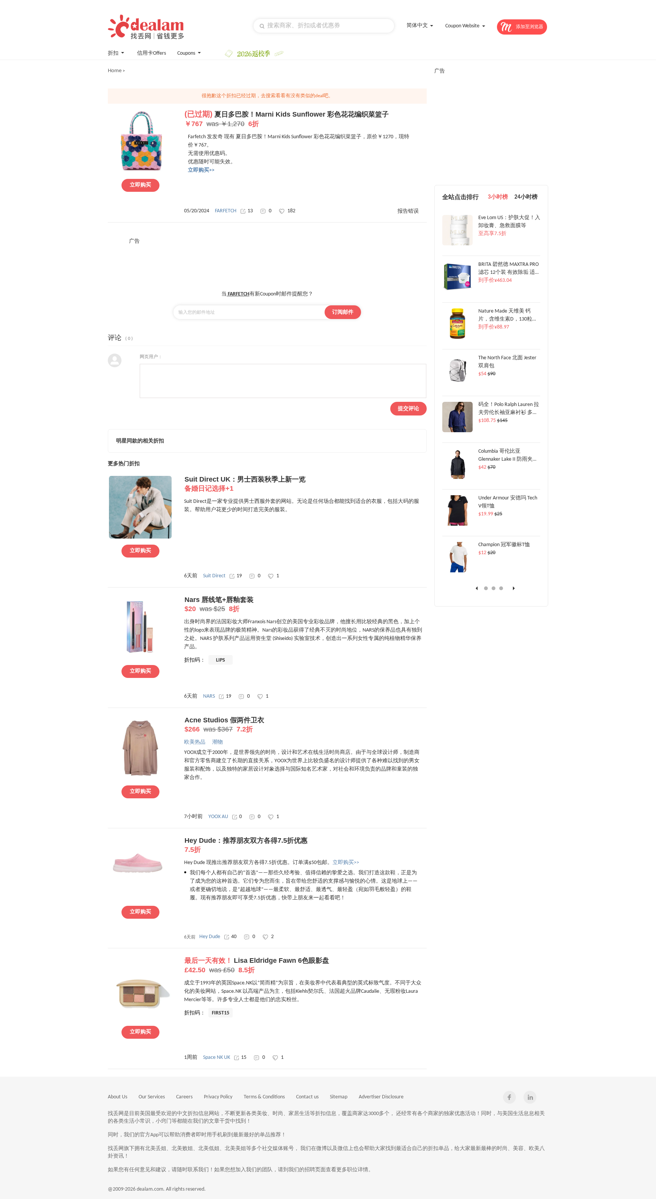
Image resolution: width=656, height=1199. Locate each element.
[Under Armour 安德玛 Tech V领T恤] (457, 524)
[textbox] (324, 26)
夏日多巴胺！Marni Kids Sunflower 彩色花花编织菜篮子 (286, 119)
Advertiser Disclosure (381, 1097)
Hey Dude (209, 937)
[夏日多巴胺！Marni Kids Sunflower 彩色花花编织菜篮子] (140, 171)
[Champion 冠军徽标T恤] (457, 571)
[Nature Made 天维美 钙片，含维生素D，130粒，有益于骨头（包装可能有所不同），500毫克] (457, 337)
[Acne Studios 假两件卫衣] (140, 778)
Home (114, 71)
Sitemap (338, 1097)
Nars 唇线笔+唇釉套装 (219, 604)
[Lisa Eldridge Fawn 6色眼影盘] (140, 1018)
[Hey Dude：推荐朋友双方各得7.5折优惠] (140, 898)
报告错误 (408, 211)
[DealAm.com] (146, 26)
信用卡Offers (151, 53)
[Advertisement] (267, 262)
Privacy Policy (218, 1097)
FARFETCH (226, 211)
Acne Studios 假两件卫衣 (224, 724)
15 (243, 1057)
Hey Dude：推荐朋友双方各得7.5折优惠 (246, 845)
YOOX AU (218, 817)
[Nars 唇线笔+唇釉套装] (140, 658)
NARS (209, 696)
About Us (117, 1097)
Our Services (152, 1097)
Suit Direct (214, 576)
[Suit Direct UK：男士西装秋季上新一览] (140, 537)
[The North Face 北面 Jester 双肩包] (457, 384)
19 (239, 576)
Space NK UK (216, 1057)
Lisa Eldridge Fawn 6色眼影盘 (256, 965)
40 (234, 937)
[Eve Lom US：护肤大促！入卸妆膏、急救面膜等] (457, 244)
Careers (184, 1097)
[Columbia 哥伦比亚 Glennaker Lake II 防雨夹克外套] (457, 477)
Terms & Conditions (264, 1097)
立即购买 (140, 185)
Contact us (307, 1097)
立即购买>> (346, 863)
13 (250, 211)
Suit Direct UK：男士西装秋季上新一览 (245, 483)
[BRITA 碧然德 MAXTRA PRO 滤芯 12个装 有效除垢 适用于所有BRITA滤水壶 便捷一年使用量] (457, 291)
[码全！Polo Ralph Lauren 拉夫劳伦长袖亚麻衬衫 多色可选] (457, 431)
